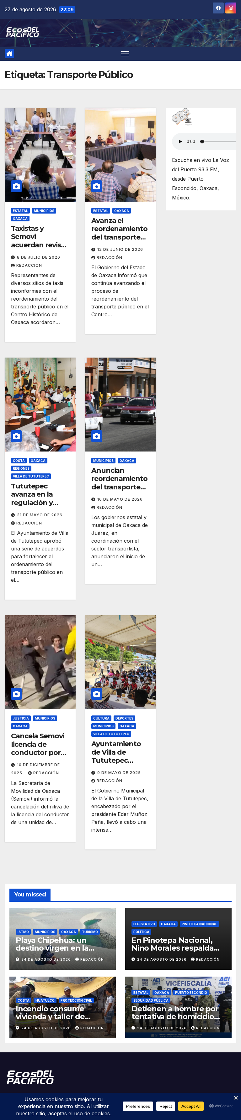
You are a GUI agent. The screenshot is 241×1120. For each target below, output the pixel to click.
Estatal (20, 211)
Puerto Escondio (191, 992)
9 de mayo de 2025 (119, 772)
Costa (19, 460)
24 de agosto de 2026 (46, 959)
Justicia (21, 718)
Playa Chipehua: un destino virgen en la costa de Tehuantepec (57, 948)
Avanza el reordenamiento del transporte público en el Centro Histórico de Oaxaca (119, 241)
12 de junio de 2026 (120, 249)
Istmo (23, 932)
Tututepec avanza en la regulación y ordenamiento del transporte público (35, 507)
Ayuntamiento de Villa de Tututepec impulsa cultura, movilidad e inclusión (118, 764)
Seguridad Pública (151, 1000)
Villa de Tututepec (31, 476)
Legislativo (144, 924)
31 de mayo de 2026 (39, 515)
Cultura (101, 718)
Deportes (124, 718)
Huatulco (45, 1000)
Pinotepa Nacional (199, 924)
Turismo (90, 932)
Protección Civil (76, 1000)
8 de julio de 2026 (38, 257)
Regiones (21, 468)
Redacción (29, 265)
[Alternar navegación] (125, 54)
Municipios (44, 211)
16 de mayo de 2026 (120, 499)
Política (141, 932)
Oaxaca (20, 218)
